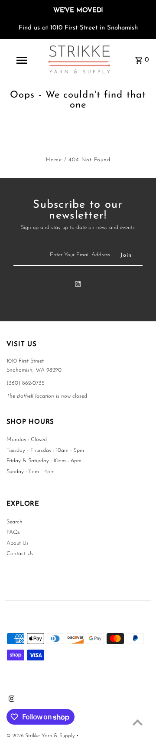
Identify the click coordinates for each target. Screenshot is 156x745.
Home (54, 160)
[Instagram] (78, 286)
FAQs (13, 532)
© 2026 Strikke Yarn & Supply (41, 735)
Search (14, 522)
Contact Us (19, 553)
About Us (17, 543)
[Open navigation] (21, 60)
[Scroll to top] (137, 722)
